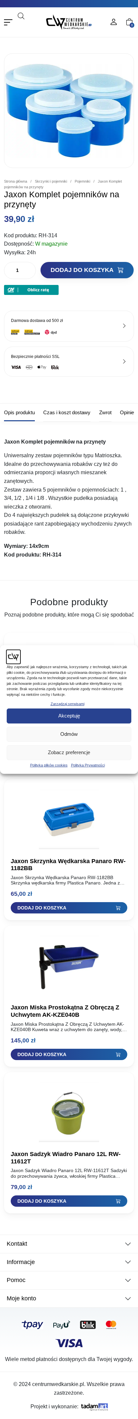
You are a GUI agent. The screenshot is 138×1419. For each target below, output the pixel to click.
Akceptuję (69, 715)
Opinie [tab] (127, 412)
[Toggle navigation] (8, 22)
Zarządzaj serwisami (67, 704)
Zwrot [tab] (105, 412)
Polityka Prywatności (88, 765)
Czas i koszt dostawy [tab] (66, 412)
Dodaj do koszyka (83, 270)
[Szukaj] (33, 25)
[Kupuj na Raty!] (31, 290)
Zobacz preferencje (69, 752)
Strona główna (15, 181)
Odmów (69, 734)
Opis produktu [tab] (19, 412)
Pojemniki (82, 181)
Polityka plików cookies (49, 765)
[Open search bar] (21, 15)
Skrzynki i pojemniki (51, 181)
